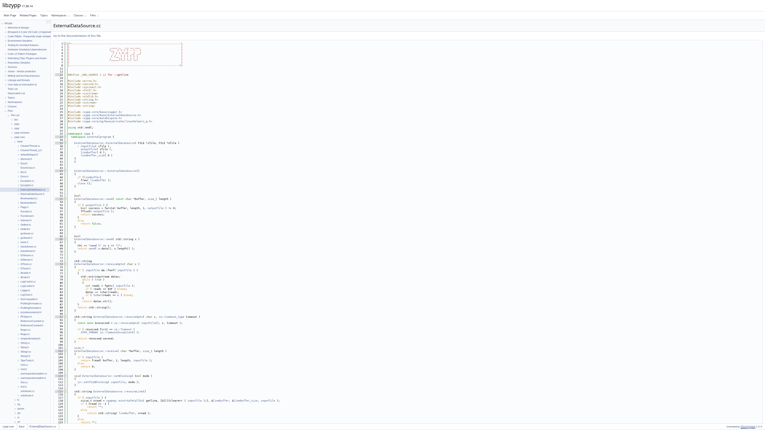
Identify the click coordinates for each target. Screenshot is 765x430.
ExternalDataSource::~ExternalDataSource (105, 170)
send (92, 248)
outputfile (89, 149)
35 (59, 143)
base (22, 426)
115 (59, 391)
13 (59, 74)
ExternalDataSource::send (93, 198)
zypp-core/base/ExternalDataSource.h (112, 115)
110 (59, 375)
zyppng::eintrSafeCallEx (124, 400)
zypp (87, 133)
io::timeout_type (171, 316)
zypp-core (8, 426)
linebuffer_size (93, 155)
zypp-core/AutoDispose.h (102, 118)
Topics (44, 15)
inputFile (148, 323)
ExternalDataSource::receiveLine (118, 391)
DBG (79, 245)
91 (59, 316)
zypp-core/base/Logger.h (102, 111)
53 (59, 198)
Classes (78, 15)
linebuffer (89, 152)
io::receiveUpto (126, 323)
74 (59, 264)
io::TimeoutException (116, 332)
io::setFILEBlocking (92, 382)
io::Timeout (123, 329)
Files (93, 15)
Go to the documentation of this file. (77, 36)
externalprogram (99, 136)
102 (59, 351)
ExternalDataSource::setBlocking (107, 375)
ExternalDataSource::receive (95, 351)
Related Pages (28, 15)
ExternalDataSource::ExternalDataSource (104, 143)
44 (59, 170)
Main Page (10, 15)
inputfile (88, 146)
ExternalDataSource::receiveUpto (99, 264)
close (81, 183)
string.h (90, 99)
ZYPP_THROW (89, 332)
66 (59, 239)
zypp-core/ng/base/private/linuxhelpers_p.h (117, 121)
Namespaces (59, 15)
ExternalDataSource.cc (42, 426)
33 (59, 136)
